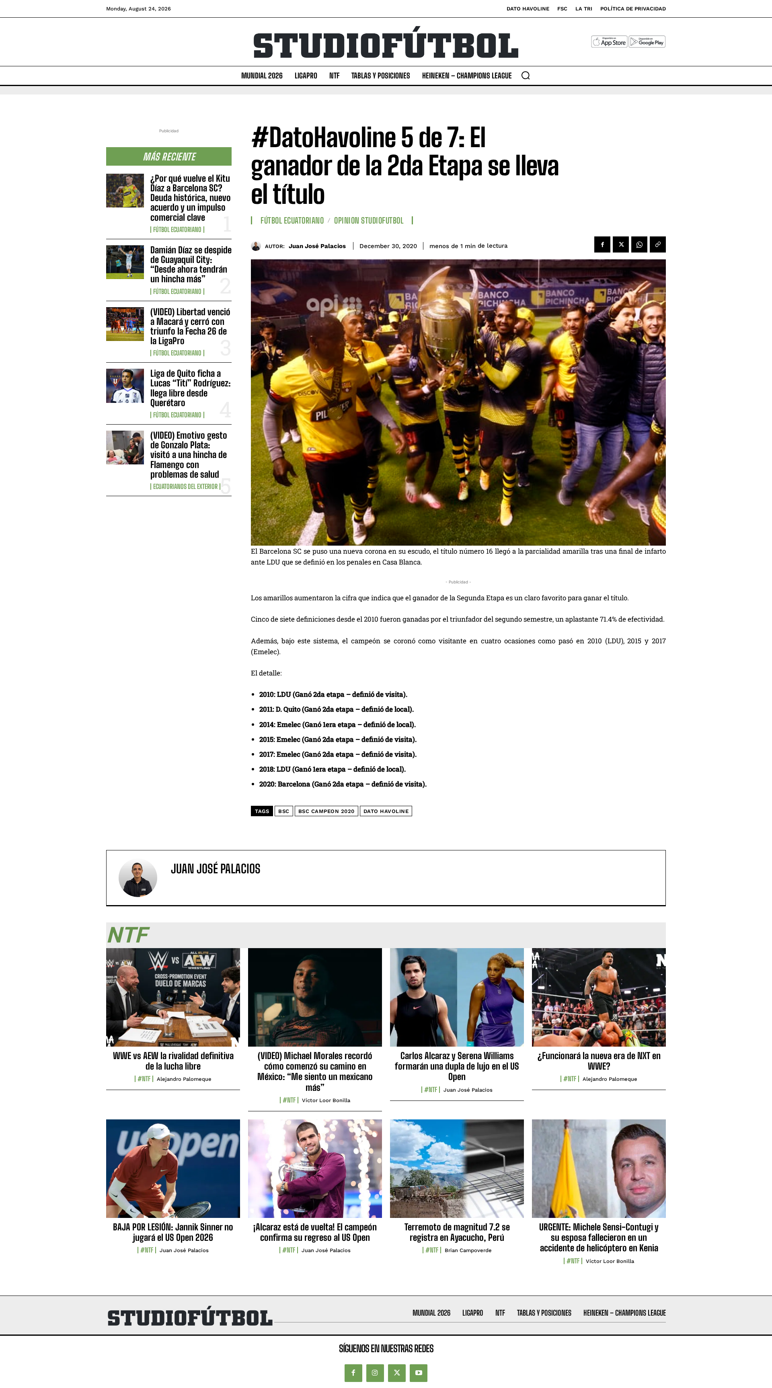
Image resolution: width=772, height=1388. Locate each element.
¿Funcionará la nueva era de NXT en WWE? (599, 1061)
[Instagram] (375, 1373)
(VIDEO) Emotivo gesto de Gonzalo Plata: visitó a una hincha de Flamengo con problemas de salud (188, 455)
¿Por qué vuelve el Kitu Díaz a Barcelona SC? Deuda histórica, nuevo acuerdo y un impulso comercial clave (190, 198)
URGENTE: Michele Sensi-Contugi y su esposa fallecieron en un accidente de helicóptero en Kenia (599, 1238)
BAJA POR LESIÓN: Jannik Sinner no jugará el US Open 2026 (173, 1232)
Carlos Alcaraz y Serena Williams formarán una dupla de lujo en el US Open (457, 1066)
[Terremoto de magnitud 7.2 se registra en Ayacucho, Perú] (457, 1172)
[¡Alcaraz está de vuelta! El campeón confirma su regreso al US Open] (315, 1172)
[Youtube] (418, 1373)
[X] (621, 244)
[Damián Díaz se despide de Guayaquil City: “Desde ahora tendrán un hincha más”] (125, 262)
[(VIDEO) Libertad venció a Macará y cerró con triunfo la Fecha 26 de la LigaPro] (125, 324)
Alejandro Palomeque (184, 1079)
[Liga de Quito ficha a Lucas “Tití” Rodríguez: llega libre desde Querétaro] (125, 385)
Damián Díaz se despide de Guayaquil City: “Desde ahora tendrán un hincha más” (191, 264)
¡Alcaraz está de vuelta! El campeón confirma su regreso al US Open (315, 1232)
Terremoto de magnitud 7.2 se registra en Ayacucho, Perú (457, 1232)
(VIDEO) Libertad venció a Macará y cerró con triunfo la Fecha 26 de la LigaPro (190, 326)
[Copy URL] (658, 244)
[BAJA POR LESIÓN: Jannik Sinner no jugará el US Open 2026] (173, 1172)
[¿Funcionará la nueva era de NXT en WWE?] (599, 1001)
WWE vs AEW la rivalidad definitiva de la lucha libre (173, 1061)
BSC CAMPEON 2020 (326, 811)
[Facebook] (602, 244)
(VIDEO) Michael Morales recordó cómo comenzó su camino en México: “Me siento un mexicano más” (315, 1071)
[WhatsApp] (639, 244)
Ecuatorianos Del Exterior (185, 486)
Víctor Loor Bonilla (326, 1100)
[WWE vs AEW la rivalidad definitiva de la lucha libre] (173, 1001)
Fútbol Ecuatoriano (177, 229)
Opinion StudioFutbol (368, 220)
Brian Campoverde (468, 1250)
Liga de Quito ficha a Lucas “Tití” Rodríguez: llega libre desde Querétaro (190, 388)
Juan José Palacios (317, 246)
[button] (525, 75)
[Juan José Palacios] (258, 246)
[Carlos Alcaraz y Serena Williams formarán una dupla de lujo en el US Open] (457, 1001)
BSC (284, 811)
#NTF (144, 1079)
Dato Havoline (386, 811)
